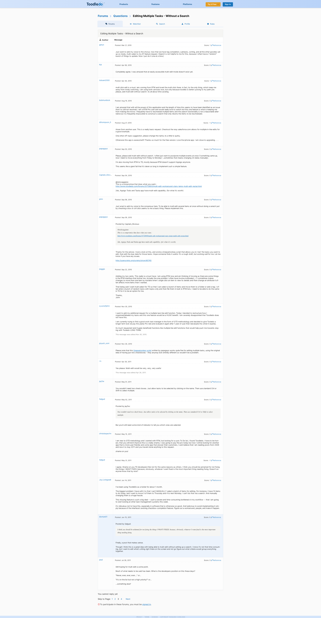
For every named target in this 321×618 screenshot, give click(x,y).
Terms (147, 617)
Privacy (139, 617)
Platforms (187, 4)
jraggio (102, 269)
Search (162, 24)
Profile (187, 24)
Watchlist (137, 24)
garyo (101, 45)
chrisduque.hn (105, 433)
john (101, 199)
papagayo (103, 148)
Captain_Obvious (106, 175)
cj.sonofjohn (104, 306)
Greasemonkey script (142, 350)
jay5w (101, 381)
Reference (217, 45)
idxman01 (103, 517)
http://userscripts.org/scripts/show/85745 (133, 260)
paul (101, 560)
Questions (120, 16)
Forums (103, 16)
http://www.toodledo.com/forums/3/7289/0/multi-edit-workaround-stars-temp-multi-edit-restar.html (159, 186)
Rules (212, 24)
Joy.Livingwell (105, 480)
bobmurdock (104, 100)
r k (100, 361)
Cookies (155, 617)
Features (155, 4)
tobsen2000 (104, 80)
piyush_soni (104, 343)
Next (128, 599)
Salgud (102, 399)
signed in (146, 604)
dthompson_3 (105, 122)
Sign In (228, 4)
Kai (100, 65)
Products (123, 4)
